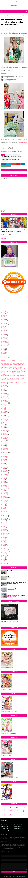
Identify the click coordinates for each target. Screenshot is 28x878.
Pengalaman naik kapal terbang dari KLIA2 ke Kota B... (13, 368)
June (4, 315)
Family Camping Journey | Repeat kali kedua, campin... (13, 370)
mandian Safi (13, 156)
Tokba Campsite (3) (5, 831)
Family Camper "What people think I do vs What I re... (13, 371)
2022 (4, 397)
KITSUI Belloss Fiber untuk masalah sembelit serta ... (12, 381)
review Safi (4, 158)
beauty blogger (9, 155)
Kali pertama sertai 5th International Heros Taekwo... (13, 379)
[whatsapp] (4, 814)
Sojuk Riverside (4, 826)
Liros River (16, 823)
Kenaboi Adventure (5, 823)
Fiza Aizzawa (4, 27)
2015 (4, 514)
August (4, 312)
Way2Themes (14, 876)
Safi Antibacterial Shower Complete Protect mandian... (13, 377)
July (3, 314)
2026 (4, 311)
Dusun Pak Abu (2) (18, 824)
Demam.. (9, 576)
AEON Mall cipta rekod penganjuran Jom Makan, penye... (14, 382)
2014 (4, 532)
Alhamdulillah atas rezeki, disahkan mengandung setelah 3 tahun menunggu (16, 594)
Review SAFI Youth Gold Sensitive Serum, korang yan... (13, 378)
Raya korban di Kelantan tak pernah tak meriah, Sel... (13, 364)
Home (2, 15)
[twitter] (11, 1)
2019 (4, 451)
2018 (4, 468)
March (4, 319)
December (5, 324)
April (4, 318)
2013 (4, 548)
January (4, 322)
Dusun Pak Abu (4, 824)
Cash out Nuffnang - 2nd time (13, 588)
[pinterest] (16, 1)
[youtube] (24, 810)
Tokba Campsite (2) (18, 828)
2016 (4, 496)
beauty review (16, 155)
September (5, 344)
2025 (4, 323)
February (5, 320)
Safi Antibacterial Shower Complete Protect (10, 159)
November (5, 326)
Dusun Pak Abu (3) (18, 830)
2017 (4, 484)
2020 (4, 433)
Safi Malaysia (7, 15)
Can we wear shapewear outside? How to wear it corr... (13, 367)
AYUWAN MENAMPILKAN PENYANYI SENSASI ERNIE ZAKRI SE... (13, 375)
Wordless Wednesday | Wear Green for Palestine (12, 366)
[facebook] (8, 1)
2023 (4, 356)
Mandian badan (5, 156)
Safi (9, 158)
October (5, 342)
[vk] (11, 810)
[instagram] (14, 1)
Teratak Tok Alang (5, 830)
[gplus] (19, 1)
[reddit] (24, 807)
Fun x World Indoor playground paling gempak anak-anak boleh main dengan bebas (13, 230)
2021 (4, 415)
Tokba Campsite (17, 826)
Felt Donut (9, 570)
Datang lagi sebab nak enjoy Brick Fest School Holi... (12, 363)
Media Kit (19, 156)
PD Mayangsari (4, 828)
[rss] (11, 814)
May (4, 316)
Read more (3, 238)
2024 (4, 338)
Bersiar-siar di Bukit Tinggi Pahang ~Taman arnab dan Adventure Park (16, 583)
